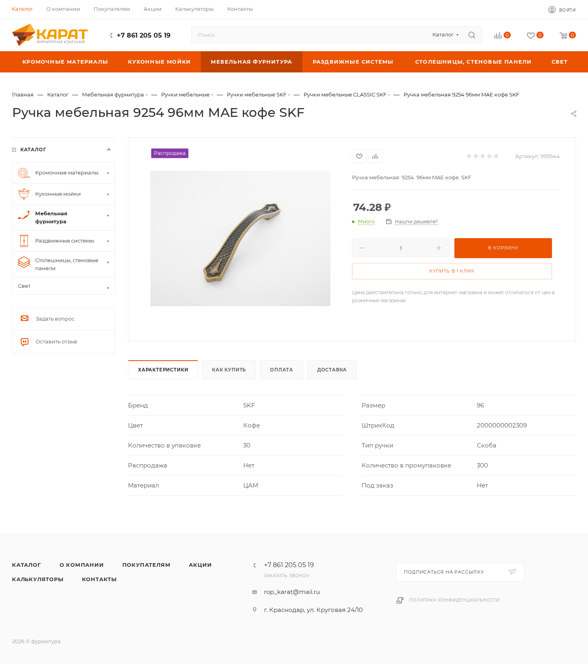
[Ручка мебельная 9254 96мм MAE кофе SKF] (240, 238)
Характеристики (163, 370)
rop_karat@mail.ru (292, 592)
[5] (495, 156)
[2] (475, 156)
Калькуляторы (38, 579)
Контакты (99, 579)
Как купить (229, 370)
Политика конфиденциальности (454, 600)
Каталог (26, 565)
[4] (489, 156)
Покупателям (146, 565)
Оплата (281, 370)
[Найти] (472, 34)
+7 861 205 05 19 (143, 35)
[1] (468, 156)
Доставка (332, 370)
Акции (200, 565)
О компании (82, 565)
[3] (482, 156)
